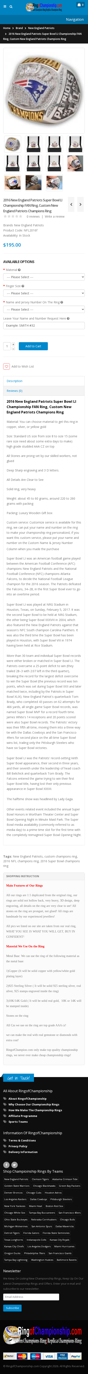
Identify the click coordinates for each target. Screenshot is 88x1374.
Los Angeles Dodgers (39, 1246)
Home (6, 28)
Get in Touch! (18, 1078)
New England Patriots (41, 28)
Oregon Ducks (12, 1253)
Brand (19, 28)
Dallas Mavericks (65, 1226)
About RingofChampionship (28, 1099)
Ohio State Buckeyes (15, 1219)
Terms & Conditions (22, 1140)
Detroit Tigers (11, 1232)
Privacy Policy (18, 1146)
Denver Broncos (13, 1192)
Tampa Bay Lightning (15, 1259)
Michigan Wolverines (16, 1226)
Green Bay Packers (69, 1185)
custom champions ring (60, 856)
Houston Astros (53, 1192)
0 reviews (33, 216)
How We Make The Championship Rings (35, 1110)
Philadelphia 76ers (34, 1253)
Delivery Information (23, 1152)
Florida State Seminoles (56, 1232)
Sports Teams (18, 1122)
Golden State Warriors (16, 1185)
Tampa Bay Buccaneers (42, 1212)
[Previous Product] (71, 204)
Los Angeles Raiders (15, 1199)
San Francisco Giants (59, 1253)
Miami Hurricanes (64, 1246)
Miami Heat (35, 1206)
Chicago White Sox (14, 1212)
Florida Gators (31, 1232)
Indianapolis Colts (36, 1239)
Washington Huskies (42, 1259)
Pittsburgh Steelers (61, 1199)
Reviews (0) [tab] (14, 391)
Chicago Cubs (33, 1192)
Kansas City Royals (59, 1239)
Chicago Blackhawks (44, 1185)
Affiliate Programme (23, 1116)
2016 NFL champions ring (21, 861)
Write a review (55, 216)
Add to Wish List (23, 366)
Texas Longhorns (13, 1239)
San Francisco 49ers (70, 1212)
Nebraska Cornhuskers (43, 1219)
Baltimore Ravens (66, 1259)
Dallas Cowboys (38, 1199)
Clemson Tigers (40, 1179)
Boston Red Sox (54, 1206)
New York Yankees (14, 1206)
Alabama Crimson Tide (65, 1179)
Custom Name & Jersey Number (50, 543)
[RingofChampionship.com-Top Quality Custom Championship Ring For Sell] (44, 1335)
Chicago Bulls (67, 1219)
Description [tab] (14, 381)
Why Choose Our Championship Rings (34, 1104)
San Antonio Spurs (41, 1226)
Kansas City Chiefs (14, 1246)
